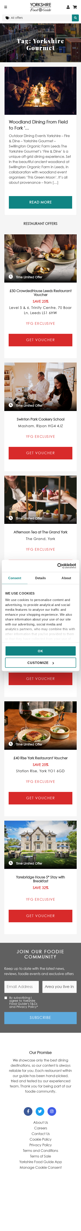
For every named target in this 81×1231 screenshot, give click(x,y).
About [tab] (66, 578)
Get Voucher (40, 340)
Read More (40, 202)
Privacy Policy (40, 1145)
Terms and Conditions (40, 1151)
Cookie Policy (41, 1139)
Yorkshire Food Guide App (40, 1162)
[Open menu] (5, 7)
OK (40, 651)
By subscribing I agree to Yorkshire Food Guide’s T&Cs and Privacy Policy (23, 1002)
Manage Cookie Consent (41, 1167)
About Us (40, 1122)
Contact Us (41, 1134)
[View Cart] (75, 7)
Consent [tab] (14, 578)
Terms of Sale (40, 1156)
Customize (38, 663)
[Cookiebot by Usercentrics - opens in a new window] (57, 566)
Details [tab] (40, 578)
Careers (40, 1128)
